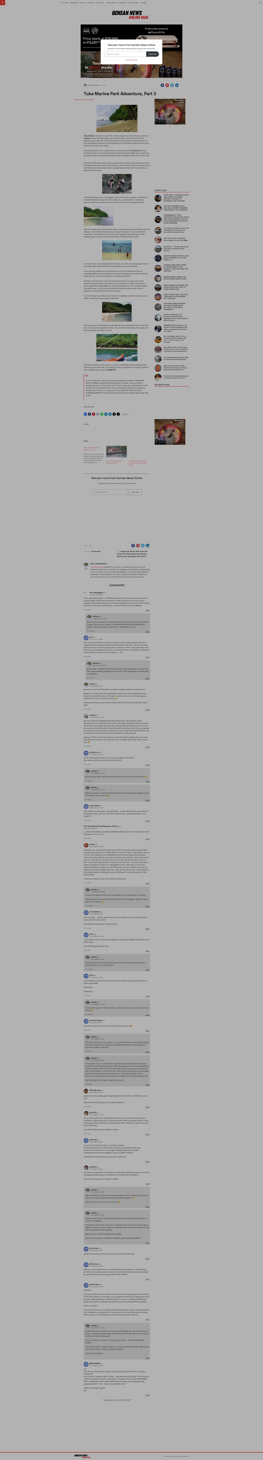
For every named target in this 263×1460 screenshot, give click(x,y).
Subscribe (152, 54)
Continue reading (131, 60)
